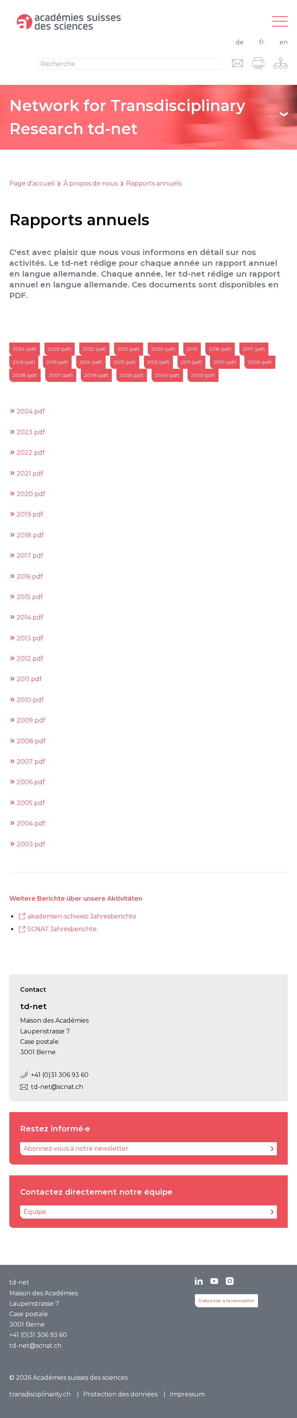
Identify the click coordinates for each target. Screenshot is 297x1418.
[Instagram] (230, 1281)
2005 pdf (31, 803)
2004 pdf (31, 823)
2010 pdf (30, 700)
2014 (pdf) (91, 362)
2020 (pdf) (163, 349)
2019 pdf (30, 514)
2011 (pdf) (191, 362)
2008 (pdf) (25, 375)
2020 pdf (31, 494)
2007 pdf (31, 761)
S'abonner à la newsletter (226, 1300)
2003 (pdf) (203, 375)
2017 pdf (30, 555)
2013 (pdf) (125, 362)
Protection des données (120, 1394)
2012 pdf (30, 658)
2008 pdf (31, 741)
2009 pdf (31, 720)
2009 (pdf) (260, 362)
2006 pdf (31, 782)
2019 (192, 349)
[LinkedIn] (199, 1281)
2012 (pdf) (158, 362)
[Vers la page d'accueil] (102, 21)
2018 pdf (30, 535)
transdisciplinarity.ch (40, 1394)
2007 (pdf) (61, 375)
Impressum (187, 1394)
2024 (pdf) (24, 349)
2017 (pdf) (254, 349)
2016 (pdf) (24, 362)
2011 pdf (29, 679)
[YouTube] (214, 1281)
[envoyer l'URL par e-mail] (237, 63)
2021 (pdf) (129, 349)
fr (261, 42)
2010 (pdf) (224, 362)
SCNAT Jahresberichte (62, 929)
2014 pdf (30, 617)
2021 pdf (30, 473)
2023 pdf (31, 432)
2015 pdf (30, 597)
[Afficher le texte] (284, 114)
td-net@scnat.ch (57, 1087)
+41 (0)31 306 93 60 (60, 1075)
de (240, 42)
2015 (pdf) (57, 362)
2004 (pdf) (167, 375)
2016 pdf (30, 576)
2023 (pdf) (59, 349)
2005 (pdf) (131, 375)
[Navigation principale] (280, 21)
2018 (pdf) (220, 349)
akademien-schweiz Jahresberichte (82, 916)
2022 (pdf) (94, 349)
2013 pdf (30, 638)
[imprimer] (258, 63)
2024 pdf (31, 411)
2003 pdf (31, 844)
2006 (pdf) (96, 375)
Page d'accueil (32, 183)
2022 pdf (31, 452)
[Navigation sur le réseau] (280, 63)
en (284, 42)
